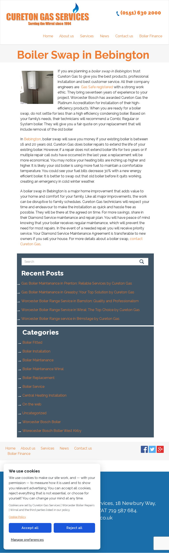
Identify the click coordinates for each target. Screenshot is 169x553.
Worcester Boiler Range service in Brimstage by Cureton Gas (70, 319)
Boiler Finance (150, 36)
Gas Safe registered (97, 87)
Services (87, 36)
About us (66, 36)
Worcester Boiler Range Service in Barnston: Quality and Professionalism (80, 301)
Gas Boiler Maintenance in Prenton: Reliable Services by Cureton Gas (76, 283)
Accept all (30, 528)
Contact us (124, 36)
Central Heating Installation (44, 395)
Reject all (74, 528)
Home (48, 36)
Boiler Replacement (38, 378)
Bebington (32, 139)
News (104, 36)
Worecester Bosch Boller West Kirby (51, 431)
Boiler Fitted (32, 342)
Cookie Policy (17, 517)
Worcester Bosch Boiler (41, 422)
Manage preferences (27, 540)
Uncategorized (34, 413)
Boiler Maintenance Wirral (43, 369)
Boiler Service (33, 386)
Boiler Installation (36, 351)
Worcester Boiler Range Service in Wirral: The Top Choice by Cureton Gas (80, 310)
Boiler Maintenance (37, 360)
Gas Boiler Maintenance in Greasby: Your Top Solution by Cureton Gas (77, 292)
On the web (31, 404)
